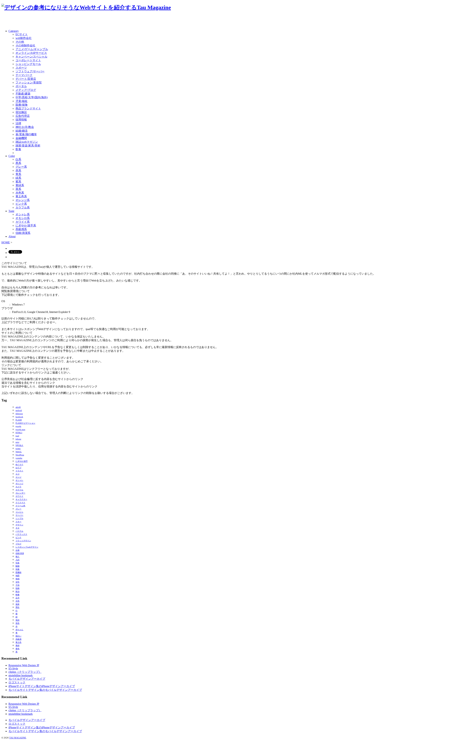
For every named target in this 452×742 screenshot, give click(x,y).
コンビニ (19, 512)
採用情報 (21, 119)
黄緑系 (20, 185)
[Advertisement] (42, 20)
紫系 (18, 181)
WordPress (20, 455)
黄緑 (17, 646)
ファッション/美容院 (29, 82)
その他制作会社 (25, 45)
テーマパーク (24, 75)
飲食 (18, 149)
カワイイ (19, 496)
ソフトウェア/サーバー (30, 71)
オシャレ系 (23, 214)
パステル (19, 531)
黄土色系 (21, 196)
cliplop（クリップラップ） (24, 671)
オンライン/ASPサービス (31, 52)
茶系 (18, 188)
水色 (17, 601)
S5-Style (13, 668)
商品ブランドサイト (28, 108)
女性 (17, 582)
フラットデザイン (23, 541)
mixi (17, 442)
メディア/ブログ (26, 89)
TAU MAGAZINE (17, 737)
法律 (18, 123)
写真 (17, 563)
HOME (5, 242)
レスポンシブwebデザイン (27, 547)
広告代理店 (23, 115)
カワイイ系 (23, 221)
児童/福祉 (22, 101)
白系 (18, 159)
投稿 (17, 588)
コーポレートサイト (28, 60)
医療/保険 (22, 104)
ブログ (18, 544)
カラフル (19, 490)
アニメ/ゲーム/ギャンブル (32, 49)
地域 (17, 579)
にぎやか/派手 (22, 461)
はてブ (18, 468)
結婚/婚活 (22, 130)
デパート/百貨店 (26, 78)
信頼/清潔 (20, 553)
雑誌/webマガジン (27, 141)
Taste (11, 211)
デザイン (19, 525)
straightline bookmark (20, 675)
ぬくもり (19, 464)
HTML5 (19, 433)
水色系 (20, 192)
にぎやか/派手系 (26, 225)
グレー (18, 509)
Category (13, 30)
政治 (17, 592)
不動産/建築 (23, 93)
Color (11, 155)
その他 (20, 41)
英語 (17, 620)
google (18, 426)
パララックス (21, 534)
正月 (17, 598)
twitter (18, 449)
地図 (17, 576)
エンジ (18, 477)
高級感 (18, 639)
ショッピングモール (28, 63)
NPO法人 (19, 445)
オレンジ (19, 483)
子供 (17, 585)
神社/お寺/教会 (25, 126)
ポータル (21, 86)
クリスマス (20, 503)
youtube (19, 458)
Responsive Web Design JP (23, 665)
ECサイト (22, 34)
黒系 (18, 162)
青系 (18, 174)
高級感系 (21, 229)
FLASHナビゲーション (25, 423)
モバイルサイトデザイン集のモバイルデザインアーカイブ (45, 689)
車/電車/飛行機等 (26, 134)
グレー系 (21, 166)
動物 (17, 566)
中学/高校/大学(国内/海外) (32, 97)
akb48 (18, 407)
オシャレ (19, 480)
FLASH (19, 420)
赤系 (18, 170)
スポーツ (21, 67)
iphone (18, 439)
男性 (17, 607)
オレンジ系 (23, 200)
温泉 (17, 604)
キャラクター (21, 499)
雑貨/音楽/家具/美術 (28, 145)
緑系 (18, 177)
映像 (17, 595)
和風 (17, 569)
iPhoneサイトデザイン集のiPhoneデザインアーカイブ (41, 686)
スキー (18, 522)
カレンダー (20, 493)
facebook (19, 417)
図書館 (18, 572)
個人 (17, 557)
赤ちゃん (19, 630)
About (12, 236)
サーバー (19, 515)
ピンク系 (21, 203)
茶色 (17, 623)
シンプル (19, 518)
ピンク (18, 537)
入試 (17, 560)
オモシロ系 (23, 218)
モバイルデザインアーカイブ (26, 678)
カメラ (18, 487)
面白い (18, 636)
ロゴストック (16, 682)
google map (20, 429)
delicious (19, 414)
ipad (17, 436)
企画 (17, 550)
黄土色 (18, 642)
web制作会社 (24, 38)
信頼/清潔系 (23, 232)
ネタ (17, 528)
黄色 (17, 649)
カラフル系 (23, 207)
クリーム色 (20, 506)
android (19, 410)
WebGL (19, 452)
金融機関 (21, 138)
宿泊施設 (21, 112)
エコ (17, 474)
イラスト (19, 471)
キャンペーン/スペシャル (31, 56)
